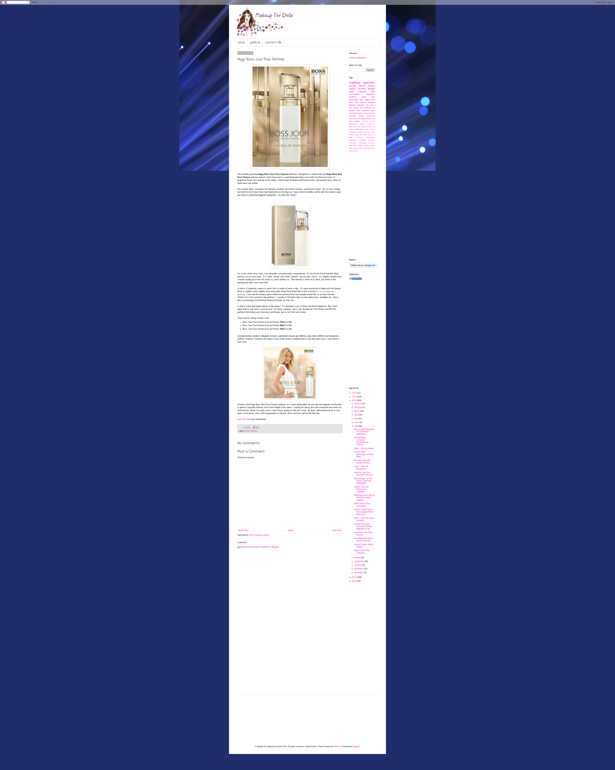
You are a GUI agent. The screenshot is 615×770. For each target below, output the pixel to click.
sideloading (353, 148)
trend (373, 132)
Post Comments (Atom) (259, 535)
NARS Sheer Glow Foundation (362, 504)
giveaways (353, 100)
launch (247, 431)
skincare (369, 82)
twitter (355, 151)
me (367, 105)
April (356, 415)
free (356, 102)
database (362, 140)
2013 (354, 400)
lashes (356, 108)
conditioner (371, 124)
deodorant (371, 116)
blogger (352, 110)
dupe (364, 97)
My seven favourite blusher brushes (362, 461)
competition (370, 137)
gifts (373, 110)
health (369, 127)
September (359, 561)
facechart (352, 143)
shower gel (361, 132)
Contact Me (273, 42)
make (351, 129)
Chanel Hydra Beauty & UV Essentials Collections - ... (364, 431)
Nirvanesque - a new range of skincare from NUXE (363, 480)
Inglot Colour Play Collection (361, 551)
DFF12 (351, 135)
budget (371, 88)
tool (373, 108)
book (351, 137)
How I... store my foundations (361, 467)
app (356, 135)
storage (371, 102)
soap (360, 148)
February (358, 407)
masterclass (358, 129)
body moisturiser (363, 110)
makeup (354, 82)
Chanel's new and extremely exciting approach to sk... (363, 526)
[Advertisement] (362, 205)
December (359, 572)
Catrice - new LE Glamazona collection (361, 489)
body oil (371, 135)
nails (351, 91)
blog (351, 102)
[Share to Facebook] (254, 427)
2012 (354, 397)
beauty (361, 116)
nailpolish (362, 92)
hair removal (362, 127)
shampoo (352, 132)
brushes (362, 88)
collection (367, 108)
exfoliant (372, 140)
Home (241, 42)
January (358, 403)
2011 (354, 393)
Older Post (337, 530)
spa (373, 148)
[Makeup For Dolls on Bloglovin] (363, 267)
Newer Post (243, 530)
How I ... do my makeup (364, 448)
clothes (362, 124)
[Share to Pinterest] (257, 427)
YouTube (352, 116)
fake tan (357, 119)
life (374, 127)
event (351, 119)
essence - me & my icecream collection (363, 473)
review (366, 145)
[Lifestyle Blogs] (355, 279)
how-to (363, 102)
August (357, 557)
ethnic (355, 127)
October (358, 565)
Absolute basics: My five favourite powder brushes (364, 497)
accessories (354, 94)
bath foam (363, 135)
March (357, 411)
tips (361, 100)
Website (255, 42)
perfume (254, 431)
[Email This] (245, 427)
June (356, 422)
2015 (354, 581)
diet (350, 127)
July (356, 426)
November (359, 569)
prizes (369, 119)
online (360, 145)
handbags (362, 143)
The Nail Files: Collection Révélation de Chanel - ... (361, 441)
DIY (361, 108)
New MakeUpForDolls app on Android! (363, 539)
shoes (372, 145)
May (356, 418)
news (366, 129)
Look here (241, 419)
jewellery (372, 143)
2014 (354, 577)
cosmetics (352, 140)
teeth (351, 151)
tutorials (352, 105)
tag (368, 132)
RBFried (337, 746)
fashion (363, 119)
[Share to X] (251, 427)
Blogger (356, 746)
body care (370, 100)
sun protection (369, 113)
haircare (361, 105)
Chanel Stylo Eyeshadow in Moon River (364, 454)
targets (356, 121)
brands (352, 85)
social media (367, 148)
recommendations (356, 113)
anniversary (353, 124)
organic (372, 129)
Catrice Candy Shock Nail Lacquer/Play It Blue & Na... (363, 512)
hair (373, 97)
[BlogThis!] (248, 427)
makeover (352, 145)
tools (373, 92)
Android (365, 121)
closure (359, 137)
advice (372, 121)
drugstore (370, 94)
